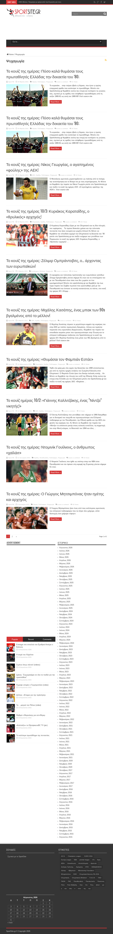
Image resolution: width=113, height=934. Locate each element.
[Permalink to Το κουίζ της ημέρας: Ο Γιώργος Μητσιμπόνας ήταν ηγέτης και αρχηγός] (27, 528)
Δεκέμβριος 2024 (66, 611)
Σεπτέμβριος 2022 (66, 697)
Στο (86, 885)
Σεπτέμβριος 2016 (66, 799)
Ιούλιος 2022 (64, 703)
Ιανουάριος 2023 (65, 684)
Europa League (66, 860)
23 (50, 913)
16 (50, 910)
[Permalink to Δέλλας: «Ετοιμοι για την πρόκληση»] (11, 701)
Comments (47, 639)
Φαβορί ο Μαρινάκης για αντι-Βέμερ (30, 715)
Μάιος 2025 (63, 595)
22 (43, 913)
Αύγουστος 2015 (65, 837)
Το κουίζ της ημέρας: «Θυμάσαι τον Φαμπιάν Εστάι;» (49, 359)
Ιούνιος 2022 (64, 707)
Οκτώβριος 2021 (65, 729)
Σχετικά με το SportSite (17, 856)
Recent (31, 639)
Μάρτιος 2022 (64, 716)
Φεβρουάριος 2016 (66, 821)
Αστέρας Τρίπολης (67, 867)
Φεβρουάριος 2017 (66, 783)
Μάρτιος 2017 (64, 780)
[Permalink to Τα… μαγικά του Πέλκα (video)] (11, 712)
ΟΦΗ (75, 874)
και (65, 888)
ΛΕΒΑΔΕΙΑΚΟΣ (96, 867)
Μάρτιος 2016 (64, 818)
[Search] (105, 14)
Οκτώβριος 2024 (65, 618)
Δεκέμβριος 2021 (66, 726)
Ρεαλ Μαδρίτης (72, 885)
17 (11, 913)
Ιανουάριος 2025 (65, 608)
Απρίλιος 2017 (65, 777)
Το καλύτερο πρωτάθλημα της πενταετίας (32, 735)
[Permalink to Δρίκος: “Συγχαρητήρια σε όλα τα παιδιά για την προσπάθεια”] (11, 681)
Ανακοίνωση (71, 863)
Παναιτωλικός (90, 881)
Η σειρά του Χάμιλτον (24, 655)
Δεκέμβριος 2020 (66, 761)
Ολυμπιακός (36, 222)
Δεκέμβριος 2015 (66, 827)
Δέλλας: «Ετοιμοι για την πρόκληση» (31, 695)
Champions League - (75, 856)
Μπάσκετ (42, 271)
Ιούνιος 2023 (64, 668)
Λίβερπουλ (72, 870)
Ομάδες (38, 175)
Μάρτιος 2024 (64, 640)
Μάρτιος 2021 (64, 751)
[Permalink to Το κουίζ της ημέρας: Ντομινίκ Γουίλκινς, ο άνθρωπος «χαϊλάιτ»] (27, 482)
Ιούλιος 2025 (64, 589)
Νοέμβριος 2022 (65, 691)
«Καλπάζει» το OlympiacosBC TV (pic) (32, 725)
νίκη (70, 888)
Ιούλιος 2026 (64, 551)
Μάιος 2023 (63, 672)
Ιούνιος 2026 (64, 554)
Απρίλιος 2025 (65, 598)
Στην (81, 885)
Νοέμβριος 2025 (65, 576)
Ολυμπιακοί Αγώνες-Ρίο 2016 (89, 874)
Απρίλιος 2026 (65, 560)
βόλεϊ (97, 885)
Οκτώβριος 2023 (65, 656)
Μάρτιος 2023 (64, 678)
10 (11, 910)
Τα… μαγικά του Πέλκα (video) (28, 705)
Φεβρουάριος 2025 (66, 605)
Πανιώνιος (100, 881)
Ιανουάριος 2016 (65, 824)
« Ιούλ (10, 923)
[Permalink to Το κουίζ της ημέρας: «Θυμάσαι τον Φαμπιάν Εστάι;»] (27, 388)
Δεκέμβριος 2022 (66, 688)
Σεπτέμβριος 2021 (66, 732)
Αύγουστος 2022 (65, 700)
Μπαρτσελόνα (66, 874)
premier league (84, 860)
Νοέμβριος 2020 (65, 764)
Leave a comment (62, 82)
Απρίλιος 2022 (65, 713)
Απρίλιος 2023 (65, 675)
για (103, 885)
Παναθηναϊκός (44, 457)
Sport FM (11, 82)
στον (79, 888)
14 (37, 910)
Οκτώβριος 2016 (65, 796)
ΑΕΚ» (63, 863)
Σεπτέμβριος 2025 (66, 583)
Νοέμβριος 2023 (65, 653)
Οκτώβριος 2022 (65, 694)
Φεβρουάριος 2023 (66, 681)
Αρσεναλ (94, 863)
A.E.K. (63, 856)
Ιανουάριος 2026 (65, 570)
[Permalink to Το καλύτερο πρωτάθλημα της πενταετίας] (11, 742)
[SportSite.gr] (23, 15)
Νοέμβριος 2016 (65, 792)
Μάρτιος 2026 (64, 563)
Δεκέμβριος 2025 (66, 573)
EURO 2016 (88, 856)
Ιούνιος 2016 (64, 808)
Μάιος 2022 (63, 710)
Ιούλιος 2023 (64, 665)
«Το (93, 860)
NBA (75, 860)
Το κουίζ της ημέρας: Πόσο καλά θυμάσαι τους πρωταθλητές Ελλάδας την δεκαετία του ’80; (44, 73)
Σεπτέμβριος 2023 (66, 659)
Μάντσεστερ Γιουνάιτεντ (86, 870)
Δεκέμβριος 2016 (66, 789)
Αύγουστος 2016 (65, 802)
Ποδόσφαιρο (41, 82)
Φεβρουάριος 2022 (66, 719)
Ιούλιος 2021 (64, 738)
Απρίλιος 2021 (65, 748)
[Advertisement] (56, 28)
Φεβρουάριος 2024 (66, 643)
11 (17, 910)
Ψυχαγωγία (49, 82)
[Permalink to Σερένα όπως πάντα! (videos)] (11, 671)
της (85, 888)
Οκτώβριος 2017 (65, 770)
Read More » (56, 102)
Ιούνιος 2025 (64, 592)
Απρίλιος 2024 (65, 637)
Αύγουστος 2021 (65, 735)
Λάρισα (34, 82)
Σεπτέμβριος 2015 (66, 834)
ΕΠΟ (87, 867)
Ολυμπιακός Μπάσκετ (79, 878)
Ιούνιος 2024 (64, 630)
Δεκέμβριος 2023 (66, 649)
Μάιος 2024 (63, 633)
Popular (15, 639)
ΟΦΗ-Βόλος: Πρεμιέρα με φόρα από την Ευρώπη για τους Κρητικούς (43, 2)
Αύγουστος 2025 (65, 586)
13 (30, 910)
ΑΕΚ (33, 175)
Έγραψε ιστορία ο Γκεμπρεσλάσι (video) (32, 685)
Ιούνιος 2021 (64, 742)
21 (37, 913)
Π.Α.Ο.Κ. (92, 878)
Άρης (98, 860)
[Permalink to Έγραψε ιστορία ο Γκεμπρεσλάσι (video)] (11, 691)
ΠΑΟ (99, 878)
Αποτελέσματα (83, 863)
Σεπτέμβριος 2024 (66, 621)
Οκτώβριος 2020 (65, 767)
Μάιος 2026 (63, 557)
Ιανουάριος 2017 (65, 786)
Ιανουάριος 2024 (65, 646)
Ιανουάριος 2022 (65, 722)
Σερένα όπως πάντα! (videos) (28, 665)
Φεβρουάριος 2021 (66, 754)
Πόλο (63, 885)
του (89, 888)
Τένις (91, 885)
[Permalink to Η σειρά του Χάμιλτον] (11, 661)
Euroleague (35, 271)
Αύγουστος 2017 (65, 773)
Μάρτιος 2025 (64, 602)
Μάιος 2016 (63, 812)
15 (43, 910)
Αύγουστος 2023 (65, 662)
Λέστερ (63, 870)
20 (30, 913)
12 (24, 910)
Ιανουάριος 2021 (65, 757)
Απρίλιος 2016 (65, 815)
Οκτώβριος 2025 (65, 579)
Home (11, 54)
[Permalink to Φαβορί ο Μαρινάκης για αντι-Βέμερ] (11, 722)
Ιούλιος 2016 (64, 805)
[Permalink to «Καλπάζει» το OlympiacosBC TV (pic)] (11, 732)
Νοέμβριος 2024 (65, 614)
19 (24, 913)
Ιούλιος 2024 (64, 627)
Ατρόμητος (79, 867)
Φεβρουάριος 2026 (66, 567)
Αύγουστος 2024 (65, 624)
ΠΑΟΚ (63, 881)
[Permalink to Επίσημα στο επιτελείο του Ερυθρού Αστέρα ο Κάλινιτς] (11, 651)
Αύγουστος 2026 (65, 548)
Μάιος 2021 (63, 745)
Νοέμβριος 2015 (65, 831)
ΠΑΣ (69, 881)
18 (17, 913)
